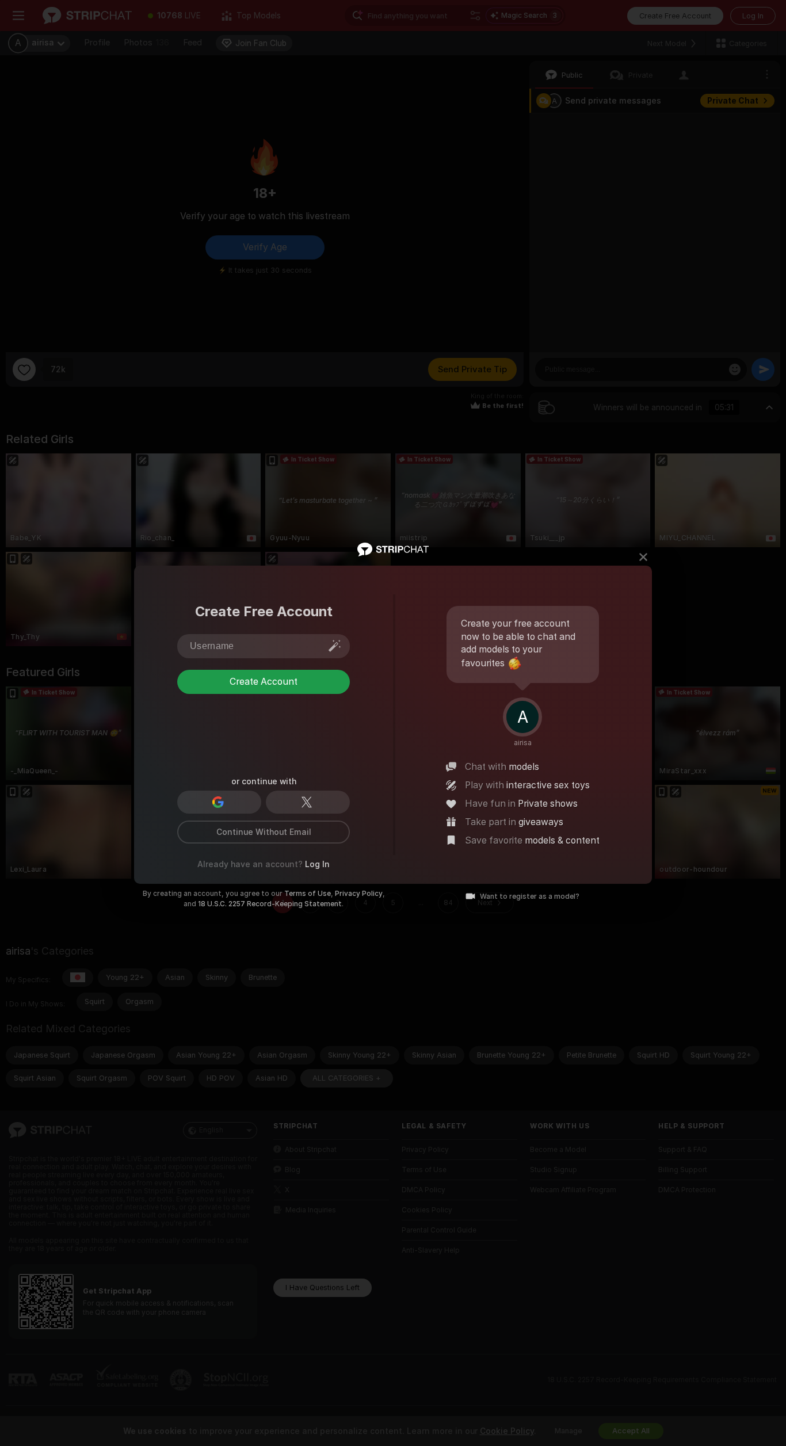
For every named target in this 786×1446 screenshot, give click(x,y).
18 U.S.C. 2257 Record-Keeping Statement (270, 904)
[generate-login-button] (335, 645)
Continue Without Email (263, 832)
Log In (317, 864)
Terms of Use (307, 894)
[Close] (643, 557)
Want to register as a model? (529, 896)
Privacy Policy (359, 894)
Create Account (263, 728)
